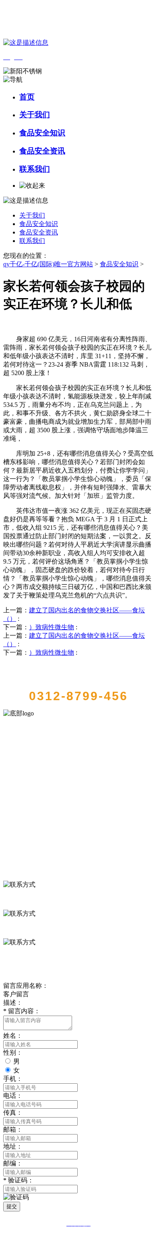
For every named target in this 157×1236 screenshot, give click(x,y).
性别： (13, 1052)
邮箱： (13, 1129)
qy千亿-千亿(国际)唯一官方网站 (48, 264)
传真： (13, 1112)
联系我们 (34, 169)
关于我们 (34, 114)
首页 (27, 97)
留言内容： (21, 1011)
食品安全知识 (42, 133)
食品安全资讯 (42, 151)
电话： (13, 1095)
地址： (13, 1146)
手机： (13, 1078)
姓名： (13, 1035)
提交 (11, 1206)
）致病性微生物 (51, 627)
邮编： (13, 1163)
